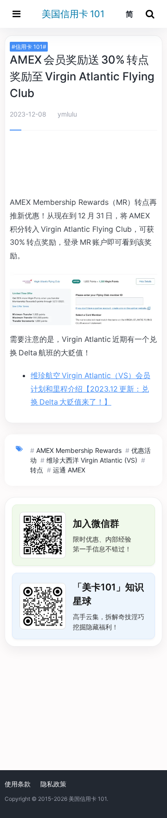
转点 (36, 470)
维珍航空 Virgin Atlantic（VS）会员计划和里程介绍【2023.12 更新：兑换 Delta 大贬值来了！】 (90, 389)
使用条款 (18, 784)
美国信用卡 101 (73, 14)
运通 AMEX (69, 470)
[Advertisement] (83, 165)
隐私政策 (53, 784)
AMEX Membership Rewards (79, 450)
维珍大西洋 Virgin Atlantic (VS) (91, 460)
